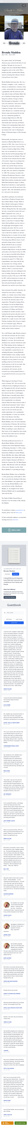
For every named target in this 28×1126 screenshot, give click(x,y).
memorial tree (20, 510)
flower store (19, 512)
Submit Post (14, 622)
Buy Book (15, 574)
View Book (7, 574)
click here (15, 520)
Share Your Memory (10, 597)
